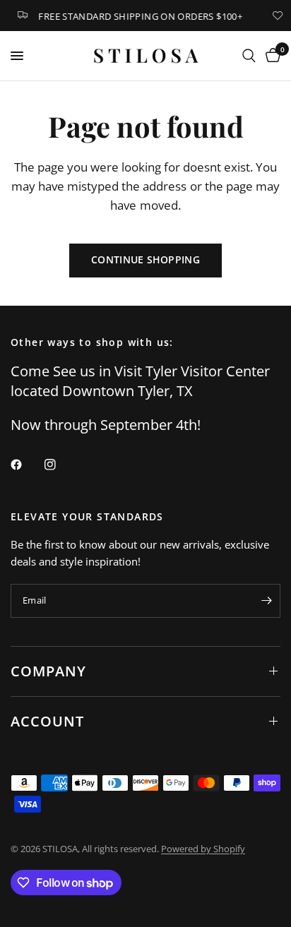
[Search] (249, 55)
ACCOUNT (47, 721)
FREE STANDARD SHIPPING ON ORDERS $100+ (138, 15)
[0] (270, 55)
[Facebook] (26, 464)
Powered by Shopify (203, 848)
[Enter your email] (266, 601)
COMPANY (48, 671)
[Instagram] (60, 464)
